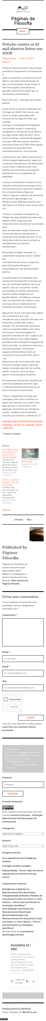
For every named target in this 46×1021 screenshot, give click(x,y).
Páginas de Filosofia (23, 21)
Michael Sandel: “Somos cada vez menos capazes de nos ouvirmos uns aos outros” (22, 873)
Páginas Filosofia (9, 58)
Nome (6, 652)
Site (4, 681)
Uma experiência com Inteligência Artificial (19, 860)
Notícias (7, 510)
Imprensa (6, 62)
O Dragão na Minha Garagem (16, 866)
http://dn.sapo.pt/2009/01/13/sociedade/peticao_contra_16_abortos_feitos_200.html (22, 424)
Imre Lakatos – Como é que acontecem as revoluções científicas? (22, 902)
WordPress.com (29, 1012)
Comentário (9, 615)
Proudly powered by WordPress (16, 1008)
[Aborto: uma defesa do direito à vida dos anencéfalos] (12, 491)
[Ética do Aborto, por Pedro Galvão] (30, 453)
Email (6, 666)
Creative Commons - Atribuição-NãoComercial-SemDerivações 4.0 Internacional (23, 818)
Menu (22, 31)
